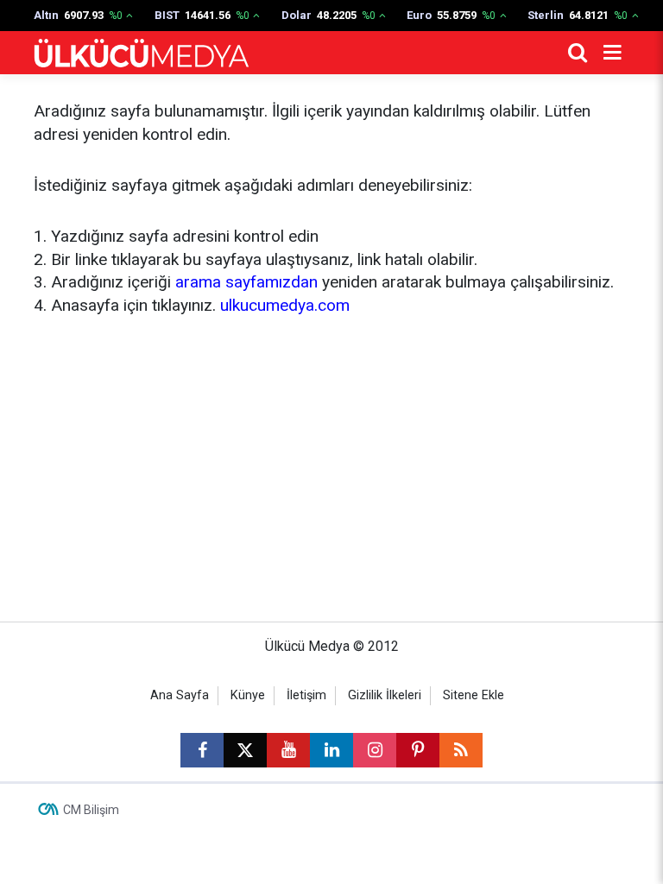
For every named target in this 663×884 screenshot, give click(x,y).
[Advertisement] (331, 466)
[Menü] (612, 52)
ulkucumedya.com (285, 305)
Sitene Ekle (473, 695)
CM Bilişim (91, 810)
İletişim (306, 695)
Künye (247, 695)
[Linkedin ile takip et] (331, 750)
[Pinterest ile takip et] (417, 750)
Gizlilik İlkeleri (384, 695)
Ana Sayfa (179, 695)
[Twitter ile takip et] (245, 750)
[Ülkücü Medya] (141, 53)
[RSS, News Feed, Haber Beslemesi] (461, 750)
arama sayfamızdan (246, 282)
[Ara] (577, 52)
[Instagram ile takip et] (374, 750)
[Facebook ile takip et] (202, 750)
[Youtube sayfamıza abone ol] (288, 750)
